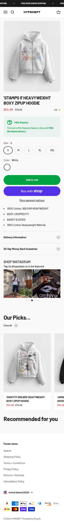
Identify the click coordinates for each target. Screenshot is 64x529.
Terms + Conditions (14, 463)
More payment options (32, 200)
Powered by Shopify (31, 518)
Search (7, 450)
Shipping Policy (12, 456)
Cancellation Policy (14, 481)
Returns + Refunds (14, 475)
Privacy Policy (11, 469)
